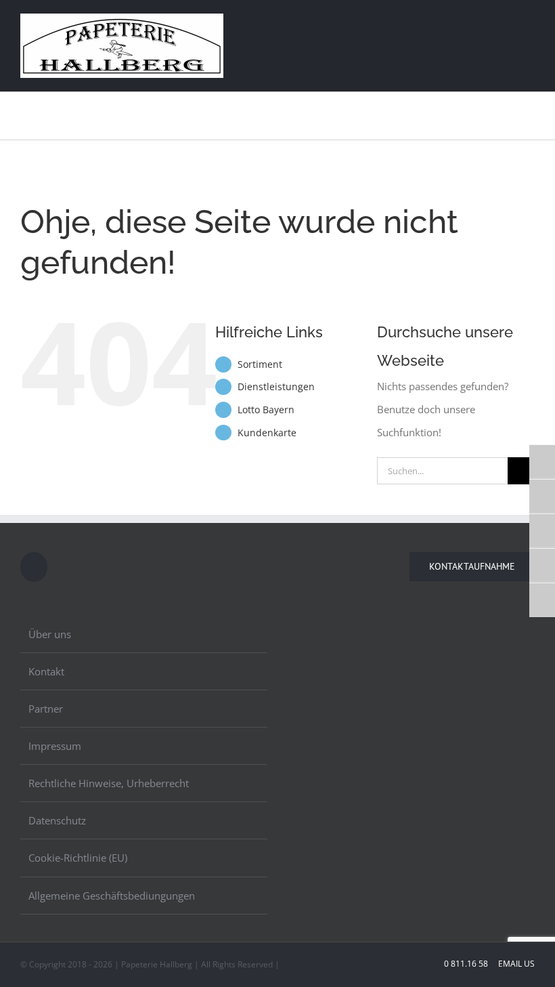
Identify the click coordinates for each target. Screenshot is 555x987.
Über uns (49, 634)
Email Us (515, 963)
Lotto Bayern (266, 409)
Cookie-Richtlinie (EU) (77, 857)
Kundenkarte (267, 432)
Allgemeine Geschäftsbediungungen (111, 895)
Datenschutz (57, 820)
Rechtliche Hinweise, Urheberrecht (108, 783)
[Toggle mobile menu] (529, 23)
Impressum (54, 746)
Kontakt (46, 671)
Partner (45, 708)
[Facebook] (33, 567)
